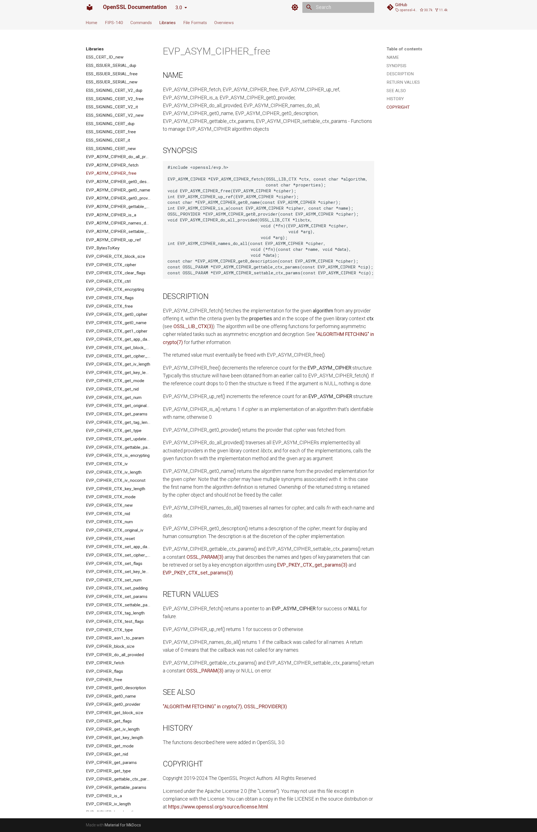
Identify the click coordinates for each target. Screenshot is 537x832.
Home (92, 22)
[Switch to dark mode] (295, 7)
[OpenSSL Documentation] (89, 7)
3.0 (178, 7)
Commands (141, 22)
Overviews (224, 22)
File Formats (195, 22)
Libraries (167, 22)
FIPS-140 (114, 22)
